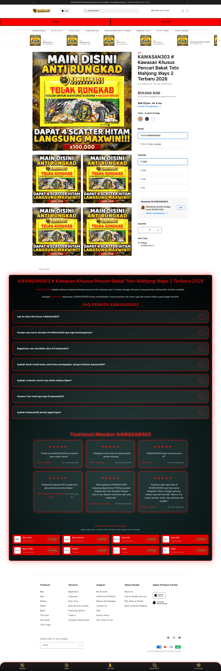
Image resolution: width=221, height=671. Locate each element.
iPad (42, 596)
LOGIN (55, 22)
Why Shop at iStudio (134, 601)
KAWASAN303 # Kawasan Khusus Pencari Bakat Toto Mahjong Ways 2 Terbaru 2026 (110, 2)
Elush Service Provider (78, 606)
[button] (39, 31)
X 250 (143, 170)
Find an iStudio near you (136, 596)
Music (42, 611)
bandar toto (56, 297)
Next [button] (187, 2)
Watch (43, 606)
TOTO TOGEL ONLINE (150, 144)
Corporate (73, 596)
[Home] (41, 10)
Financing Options (76, 611)
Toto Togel (45, 625)
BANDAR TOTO (144, 31)
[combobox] (111, 10)
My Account (101, 592)
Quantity (142, 224)
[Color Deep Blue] (147, 119)
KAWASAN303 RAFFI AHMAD (117, 31)
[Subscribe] (79, 645)
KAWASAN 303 (92, 31)
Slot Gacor (45, 620)
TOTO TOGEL (162, 31)
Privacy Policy (102, 615)
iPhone (43, 601)
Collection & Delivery (106, 596)
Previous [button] (33, 2)
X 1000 (144, 161)
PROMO (22, 668)
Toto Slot (44, 615)
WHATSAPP (154, 668)
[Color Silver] (153, 119)
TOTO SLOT (74, 31)
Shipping (153, 97)
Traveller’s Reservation (78, 620)
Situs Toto (73, 601)
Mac (42, 592)
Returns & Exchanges (106, 601)
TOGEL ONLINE (181, 31)
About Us (129, 592)
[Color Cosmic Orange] (140, 119)
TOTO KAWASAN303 (150, 135)
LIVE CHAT (198, 668)
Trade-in (72, 615)
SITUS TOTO (57, 31)
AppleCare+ (73, 592)
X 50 (142, 188)
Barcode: (157, 84)
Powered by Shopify (173, 651)
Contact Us (101, 606)
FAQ (98, 611)
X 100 (143, 179)
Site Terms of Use (104, 620)
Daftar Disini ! (144, 2)
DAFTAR (166, 22)
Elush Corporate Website (136, 606)
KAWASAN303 (39, 31)
